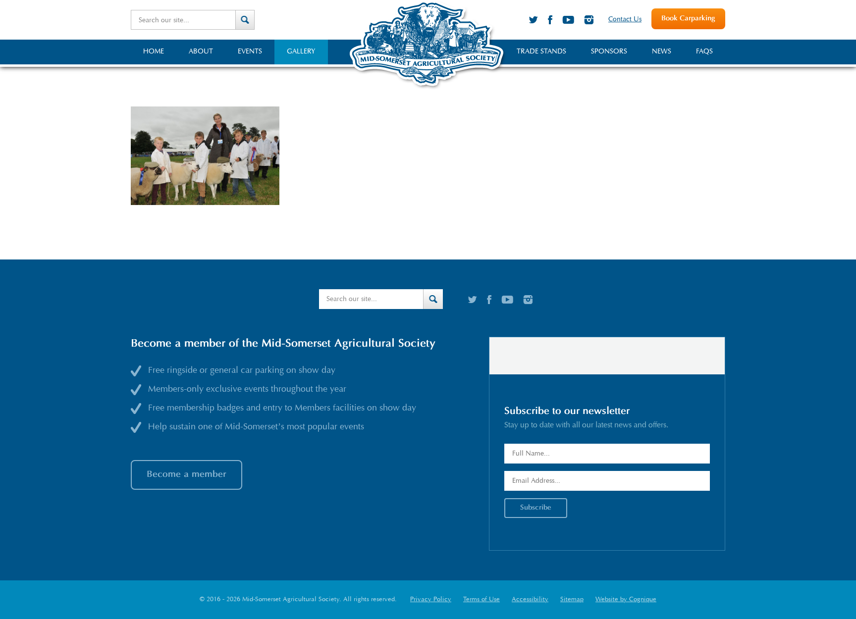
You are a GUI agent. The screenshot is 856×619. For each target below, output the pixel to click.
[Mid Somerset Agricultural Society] (428, 88)
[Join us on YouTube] (568, 20)
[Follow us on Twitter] (533, 19)
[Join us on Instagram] (588, 19)
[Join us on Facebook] (550, 19)
